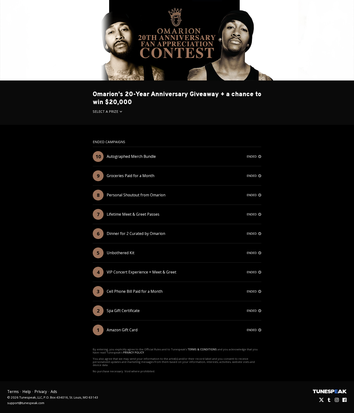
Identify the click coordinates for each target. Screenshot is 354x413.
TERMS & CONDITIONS (202, 349)
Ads (54, 391)
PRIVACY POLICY (133, 352)
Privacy (40, 391)
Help (26, 391)
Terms (13, 391)
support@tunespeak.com (25, 403)
